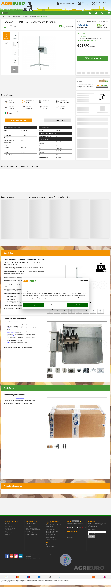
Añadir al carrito (94, 58)
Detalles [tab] (55, 286)
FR (80, 528)
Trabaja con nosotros (10, 526)
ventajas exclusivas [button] (92, 526)
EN (70, 528)
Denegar (34, 304)
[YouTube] (11, 560)
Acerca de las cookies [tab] (78, 286)
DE (85, 528)
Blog (6, 531)
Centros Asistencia (50, 529)
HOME (2, 16)
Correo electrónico (92, 529)
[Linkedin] (20, 560)
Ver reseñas (69, 537)
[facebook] (7, 560)
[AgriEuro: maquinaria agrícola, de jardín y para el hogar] (18, 3)
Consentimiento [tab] (33, 286)
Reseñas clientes (72, 531)
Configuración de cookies (31, 534)
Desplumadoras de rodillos (28, 16)
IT (74, 528)
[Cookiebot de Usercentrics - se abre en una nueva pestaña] (81, 281)
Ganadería (8, 16)
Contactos (7, 534)
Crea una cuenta (50, 546)
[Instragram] (16, 560)
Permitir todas (77, 304)
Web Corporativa (9, 532)
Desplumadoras (16, 16)
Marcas (6, 525)
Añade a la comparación (20, 120)
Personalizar (54, 304)
